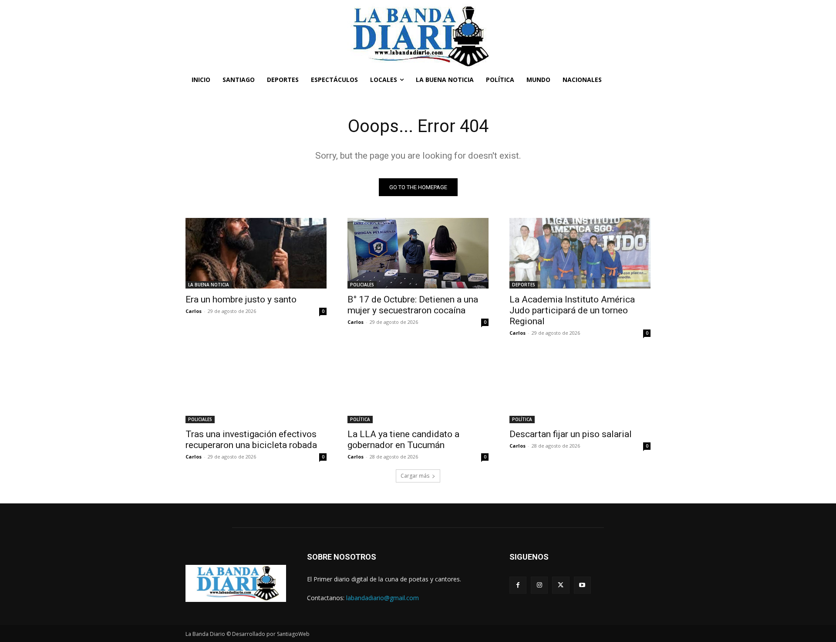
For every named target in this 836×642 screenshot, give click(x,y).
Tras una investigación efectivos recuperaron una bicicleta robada (251, 439)
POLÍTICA (360, 419)
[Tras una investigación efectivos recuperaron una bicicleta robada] (256, 388)
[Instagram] (539, 585)
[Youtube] (582, 585)
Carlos (193, 311)
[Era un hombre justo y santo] (256, 253)
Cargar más (415, 475)
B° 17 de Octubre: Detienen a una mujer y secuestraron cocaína (412, 305)
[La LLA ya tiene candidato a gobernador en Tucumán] (418, 388)
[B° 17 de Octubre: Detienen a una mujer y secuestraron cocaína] (418, 253)
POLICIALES (362, 285)
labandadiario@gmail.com (382, 598)
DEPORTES (523, 285)
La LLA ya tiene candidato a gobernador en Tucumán (403, 439)
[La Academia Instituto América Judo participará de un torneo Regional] (580, 253)
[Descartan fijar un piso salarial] (580, 388)
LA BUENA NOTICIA (208, 285)
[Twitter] (560, 585)
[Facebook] (517, 585)
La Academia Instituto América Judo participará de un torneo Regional (572, 310)
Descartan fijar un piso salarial (570, 434)
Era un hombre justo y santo (241, 299)
